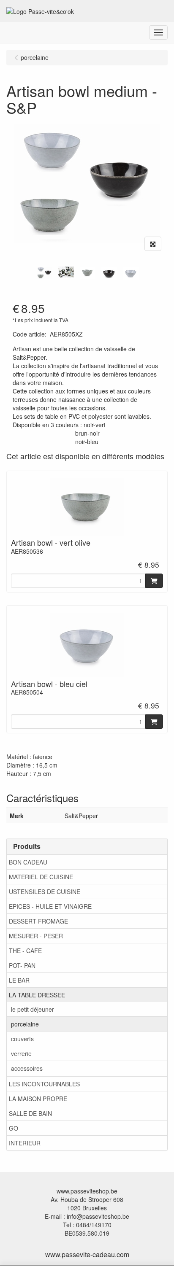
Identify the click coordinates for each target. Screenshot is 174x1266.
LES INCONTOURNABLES (44, 1084)
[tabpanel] (44, 273)
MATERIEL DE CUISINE (41, 877)
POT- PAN (22, 965)
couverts (22, 1038)
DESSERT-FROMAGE (38, 921)
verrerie (21, 1053)
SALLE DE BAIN (30, 1113)
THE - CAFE (25, 950)
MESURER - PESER (36, 936)
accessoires (27, 1068)
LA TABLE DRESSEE (37, 995)
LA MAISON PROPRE (38, 1098)
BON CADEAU (28, 862)
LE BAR (19, 980)
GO (13, 1128)
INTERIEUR (25, 1143)
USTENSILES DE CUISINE (44, 891)
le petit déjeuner (32, 1009)
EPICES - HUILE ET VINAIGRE (50, 906)
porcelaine (25, 1024)
